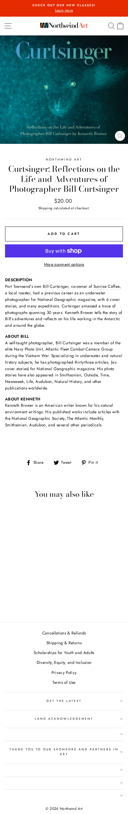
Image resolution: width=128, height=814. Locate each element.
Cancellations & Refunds (64, 633)
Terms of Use (63, 682)
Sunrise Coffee (106, 286)
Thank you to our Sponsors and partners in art (64, 751)
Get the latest (64, 701)
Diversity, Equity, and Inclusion (64, 662)
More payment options (64, 264)
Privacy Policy (64, 672)
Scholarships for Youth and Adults (64, 653)
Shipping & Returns (64, 643)
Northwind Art (64, 159)
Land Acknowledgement (64, 718)
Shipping (45, 208)
